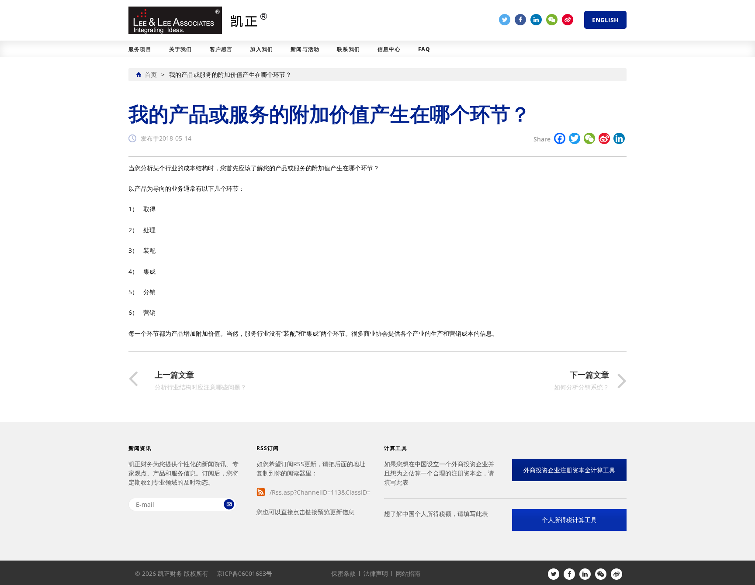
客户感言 (221, 49)
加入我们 (261, 49)
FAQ (424, 49)
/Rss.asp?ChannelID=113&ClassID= (320, 492)
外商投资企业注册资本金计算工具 (569, 470)
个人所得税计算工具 (569, 520)
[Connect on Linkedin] (536, 19)
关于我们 (180, 49)
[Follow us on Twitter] (504, 19)
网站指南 (408, 573)
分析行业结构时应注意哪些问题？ (200, 381)
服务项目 (140, 49)
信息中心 (389, 49)
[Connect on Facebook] (520, 19)
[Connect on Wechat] (552, 19)
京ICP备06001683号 (244, 573)
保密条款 (343, 573)
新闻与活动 (305, 49)
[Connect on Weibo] (567, 19)
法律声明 (376, 573)
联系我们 (348, 49)
